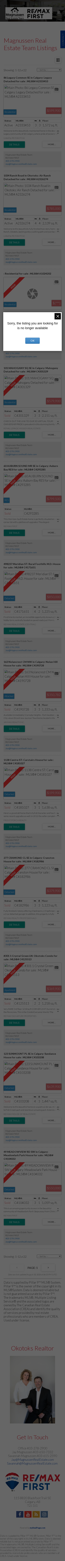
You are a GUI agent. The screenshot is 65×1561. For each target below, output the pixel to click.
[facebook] (20, 1515)
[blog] (36, 1515)
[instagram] (45, 1515)
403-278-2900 (12, 161)
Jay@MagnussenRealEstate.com (21, 164)
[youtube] (28, 1515)
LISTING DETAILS (14, 144)
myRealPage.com (37, 1528)
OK (32, 340)
